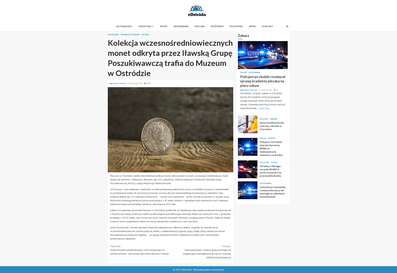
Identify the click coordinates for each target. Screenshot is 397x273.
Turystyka (144, 26)
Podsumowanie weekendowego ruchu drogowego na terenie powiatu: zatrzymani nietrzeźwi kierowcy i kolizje (139, 250)
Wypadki (271, 138)
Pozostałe (236, 26)
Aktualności (124, 26)
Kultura (200, 26)
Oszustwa (265, 162)
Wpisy (252, 26)
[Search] (287, 26)
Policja (243, 72)
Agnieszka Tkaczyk (117, 83)
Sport (164, 26)
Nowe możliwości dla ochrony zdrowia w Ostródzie (247, 124)
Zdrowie (273, 119)
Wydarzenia (181, 26)
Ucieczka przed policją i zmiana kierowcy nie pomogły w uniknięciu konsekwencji (247, 190)
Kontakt (267, 26)
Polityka (264, 119)
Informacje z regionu (130, 35)
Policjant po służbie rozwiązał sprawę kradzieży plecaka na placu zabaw (263, 55)
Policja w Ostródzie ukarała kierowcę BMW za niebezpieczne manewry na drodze (247, 147)
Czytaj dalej (264, 108)
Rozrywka (217, 26)
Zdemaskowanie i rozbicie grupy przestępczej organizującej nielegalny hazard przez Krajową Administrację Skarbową (207, 252)
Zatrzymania (254, 72)
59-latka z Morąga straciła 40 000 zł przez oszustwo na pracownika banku (247, 169)
